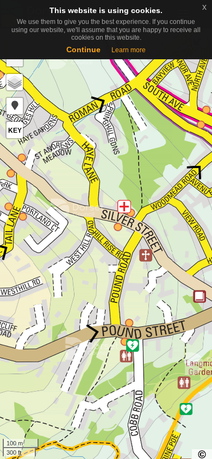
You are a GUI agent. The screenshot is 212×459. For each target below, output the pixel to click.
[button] (15, 106)
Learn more (128, 50)
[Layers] (15, 82)
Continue (83, 49)
